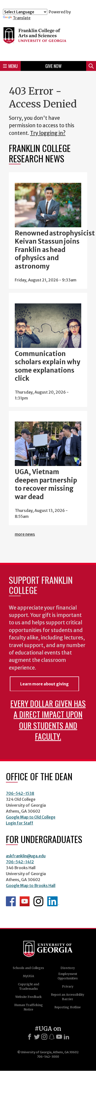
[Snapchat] (52, 1037)
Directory (68, 968)
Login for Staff (19, 823)
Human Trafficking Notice (28, 1007)
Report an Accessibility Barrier (67, 997)
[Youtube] (59, 1037)
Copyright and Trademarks (28, 986)
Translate (22, 17)
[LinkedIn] (66, 1037)
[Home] (48, 39)
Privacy (67, 986)
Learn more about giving (44, 683)
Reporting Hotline (67, 1007)
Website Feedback (28, 997)
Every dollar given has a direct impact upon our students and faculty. (48, 719)
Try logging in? (47, 133)
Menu (13, 66)
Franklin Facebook (11, 901)
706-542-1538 (20, 793)
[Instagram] (44, 1037)
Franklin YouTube (25, 901)
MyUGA (28, 976)
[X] (37, 1037)
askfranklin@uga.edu (26, 855)
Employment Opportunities (68, 976)
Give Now (53, 66)
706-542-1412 (20, 861)
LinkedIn (53, 901)
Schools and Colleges (28, 968)
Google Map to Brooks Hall (30, 885)
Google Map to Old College (30, 817)
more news (25, 534)
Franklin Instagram (38, 901)
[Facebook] (29, 1037)
